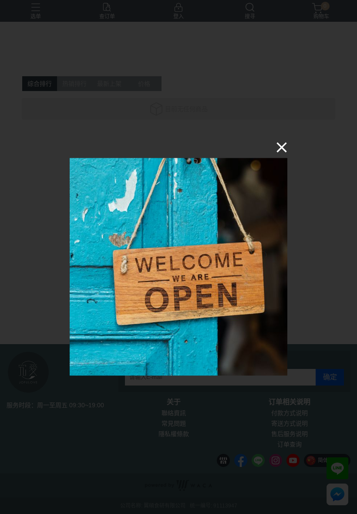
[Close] (281, 147)
